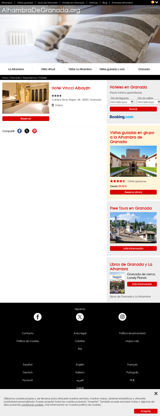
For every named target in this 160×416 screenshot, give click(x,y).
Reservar (26, 118)
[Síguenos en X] (80, 317)
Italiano (79, 372)
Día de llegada (120, 98)
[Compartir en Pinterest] (34, 131)
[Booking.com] (121, 117)
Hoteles (43, 77)
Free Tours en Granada (131, 208)
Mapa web (132, 341)
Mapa (59, 105)
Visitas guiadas (25, 2)
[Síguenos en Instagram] (122, 317)
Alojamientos (30, 77)
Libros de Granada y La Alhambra (130, 296)
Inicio (5, 77)
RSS (80, 348)
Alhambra (7, 2)
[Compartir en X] (27, 131)
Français (132, 364)
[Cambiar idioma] (152, 2)
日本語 (80, 388)
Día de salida (145, 98)
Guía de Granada (48, 2)
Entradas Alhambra (122, 2)
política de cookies (90, 404)
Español (27, 364)
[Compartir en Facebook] (19, 131)
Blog (104, 2)
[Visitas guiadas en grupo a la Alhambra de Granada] (133, 161)
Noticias (93, 2)
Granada (144, 69)
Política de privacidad (132, 333)
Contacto (27, 333)
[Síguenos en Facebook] (38, 317)
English (80, 364)
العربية (80, 380)
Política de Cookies (28, 341)
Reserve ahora (133, 192)
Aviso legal (80, 333)
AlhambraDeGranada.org (41, 10)
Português (132, 372)
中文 (132, 380)
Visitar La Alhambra (80, 69)
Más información (133, 248)
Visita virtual (48, 69)
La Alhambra (16, 69)
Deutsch (28, 372)
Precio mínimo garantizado (126, 92)
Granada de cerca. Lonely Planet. (141, 275)
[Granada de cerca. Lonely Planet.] (117, 282)
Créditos (80, 341)
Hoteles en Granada (73, 2)
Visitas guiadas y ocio (112, 69)
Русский (27, 380)
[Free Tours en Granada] (133, 227)
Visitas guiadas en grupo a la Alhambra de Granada (132, 137)
